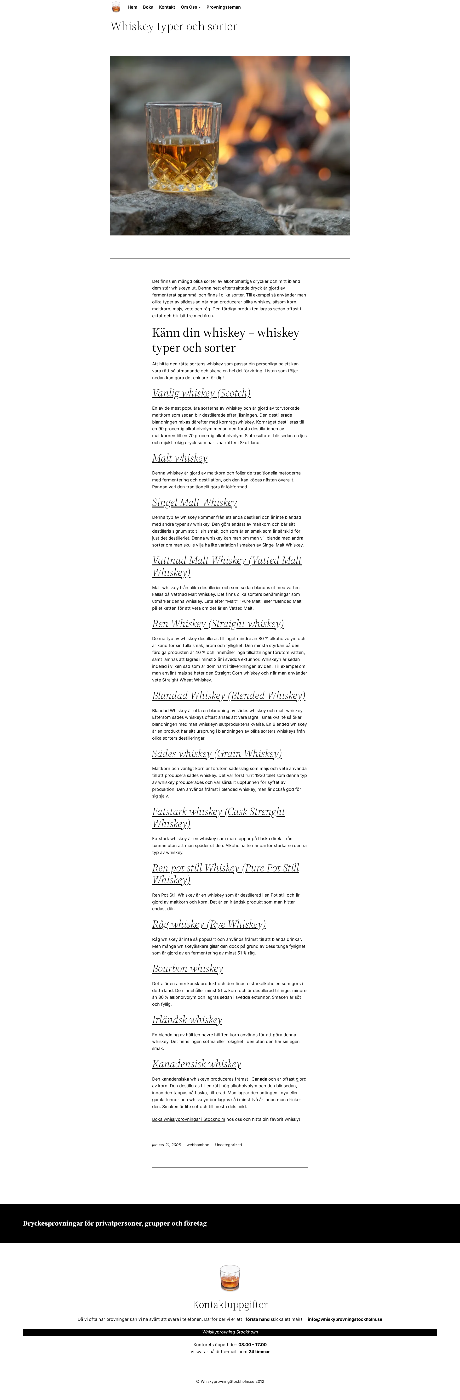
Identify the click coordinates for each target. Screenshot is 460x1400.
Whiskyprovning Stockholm (230, 1331)
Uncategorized (228, 1144)
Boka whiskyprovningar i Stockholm (188, 1119)
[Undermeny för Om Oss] (199, 7)
